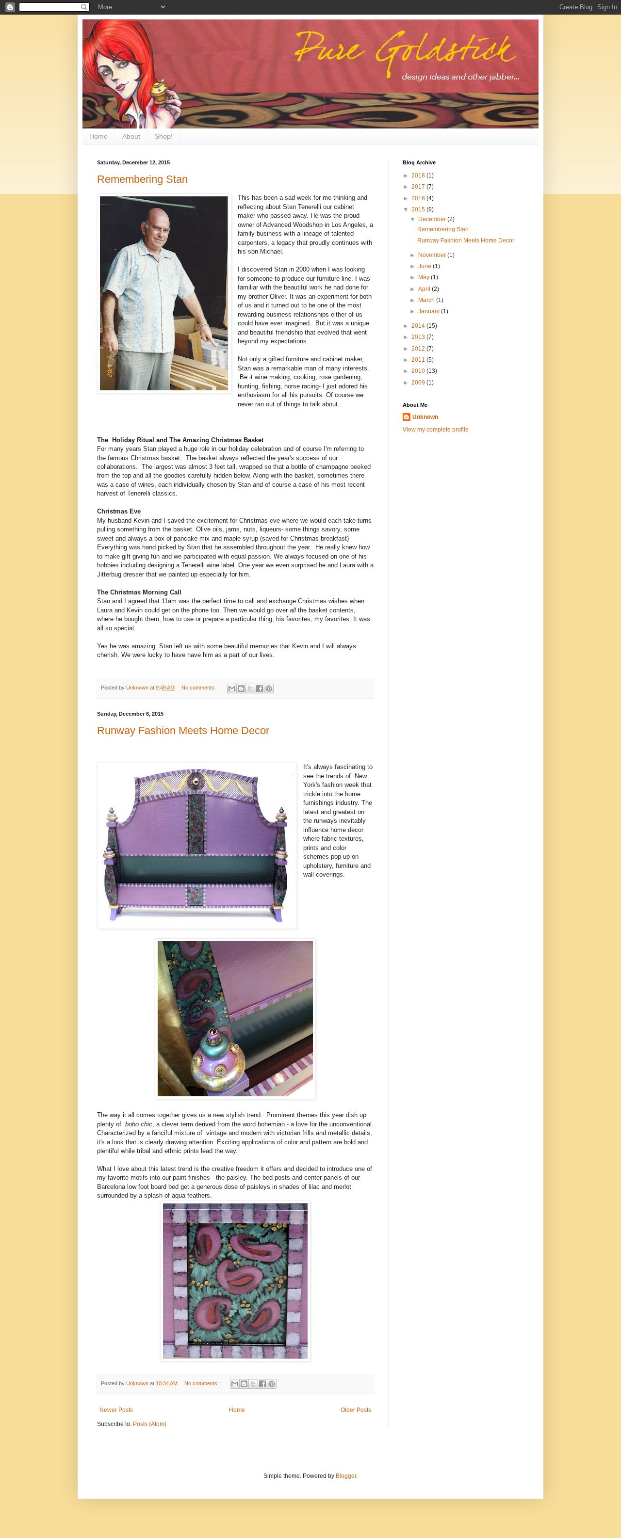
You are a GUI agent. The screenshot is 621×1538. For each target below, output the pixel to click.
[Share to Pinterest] (269, 688)
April (425, 289)
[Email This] (232, 688)
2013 (418, 337)
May (424, 277)
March (427, 300)
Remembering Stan (142, 179)
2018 (418, 175)
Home (98, 136)
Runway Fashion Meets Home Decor (183, 730)
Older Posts (356, 1410)
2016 (418, 198)
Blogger (346, 1476)
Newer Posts (116, 1410)
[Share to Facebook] (259, 688)
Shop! (164, 136)
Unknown (425, 417)
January (429, 311)
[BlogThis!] (241, 688)
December (432, 219)
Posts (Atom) (149, 1424)
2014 (418, 325)
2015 (418, 209)
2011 (418, 359)
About (131, 136)
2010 (418, 371)
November (432, 255)
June (425, 266)
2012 (418, 348)
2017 (418, 186)
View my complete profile (436, 429)
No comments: (199, 687)
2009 (418, 382)
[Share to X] (250, 688)
